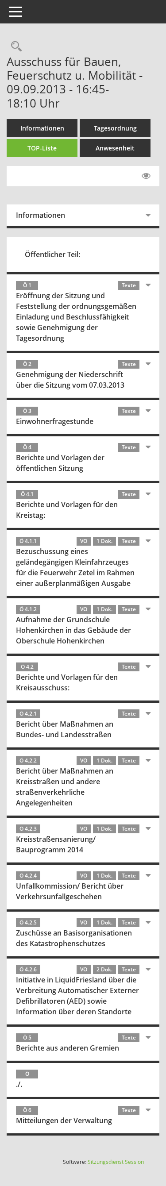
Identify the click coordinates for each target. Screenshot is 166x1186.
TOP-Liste (42, 148)
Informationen (42, 128)
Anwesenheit (115, 148)
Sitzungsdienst (116, 1162)
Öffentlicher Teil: (52, 254)
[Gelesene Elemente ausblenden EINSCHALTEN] (146, 176)
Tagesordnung (115, 128)
